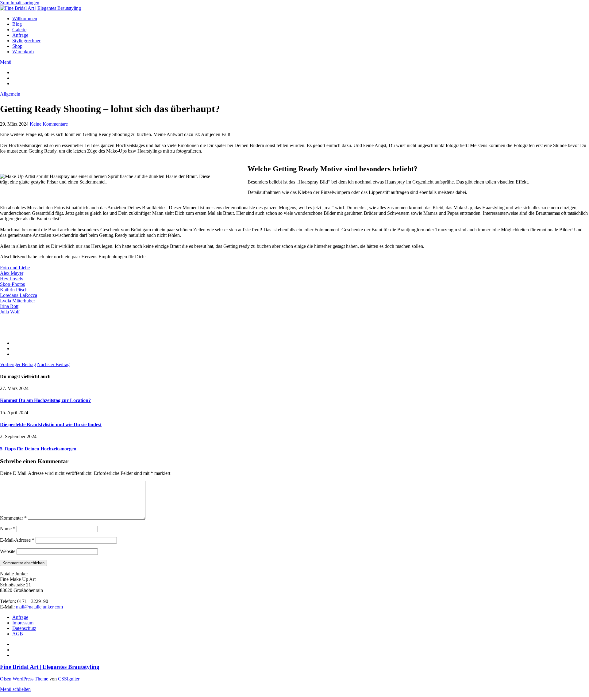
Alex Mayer (11, 273)
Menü (5, 62)
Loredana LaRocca (18, 295)
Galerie (19, 29)
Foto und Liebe (15, 267)
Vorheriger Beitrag (18, 364)
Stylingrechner (26, 40)
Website (7, 551)
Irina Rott (9, 306)
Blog (17, 24)
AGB (17, 633)
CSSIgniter (68, 678)
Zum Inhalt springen (19, 2)
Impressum (22, 622)
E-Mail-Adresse (17, 540)
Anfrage (20, 35)
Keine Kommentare (49, 124)
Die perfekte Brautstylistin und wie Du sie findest (51, 424)
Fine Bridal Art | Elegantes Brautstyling (49, 667)
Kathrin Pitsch (14, 289)
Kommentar (13, 518)
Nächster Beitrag (53, 364)
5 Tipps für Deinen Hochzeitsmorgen (38, 448)
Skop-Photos (12, 284)
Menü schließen (15, 689)
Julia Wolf (10, 311)
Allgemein (10, 94)
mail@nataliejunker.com (39, 606)
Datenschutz (24, 628)
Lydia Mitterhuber (17, 300)
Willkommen (24, 18)
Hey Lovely (11, 278)
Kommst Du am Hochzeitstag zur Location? (45, 400)
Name (7, 528)
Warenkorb (23, 51)
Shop (17, 46)
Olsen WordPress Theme (24, 678)
